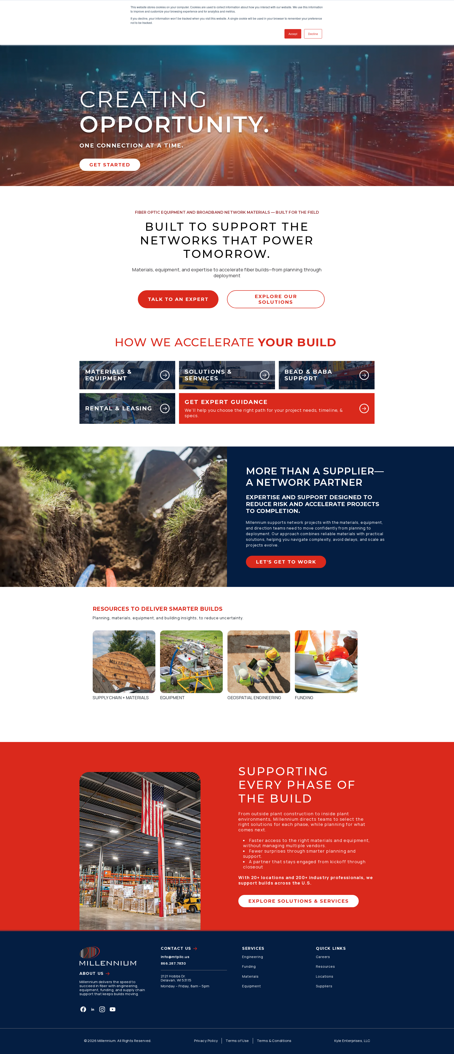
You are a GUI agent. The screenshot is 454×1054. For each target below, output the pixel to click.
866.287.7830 (173, 963)
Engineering (252, 956)
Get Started (109, 165)
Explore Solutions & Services (298, 901)
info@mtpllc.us (175, 957)
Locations (324, 976)
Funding (249, 966)
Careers (323, 956)
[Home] (108, 956)
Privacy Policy (206, 1040)
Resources (325, 966)
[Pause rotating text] (272, 124)
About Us (91, 973)
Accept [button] (292, 34)
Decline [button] (313, 34)
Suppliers (324, 986)
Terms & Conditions (274, 1040)
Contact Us (176, 948)
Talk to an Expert (178, 299)
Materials (250, 976)
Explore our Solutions (276, 299)
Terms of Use (237, 1040)
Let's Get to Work (286, 562)
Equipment (251, 986)
